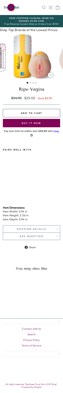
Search (31, 334)
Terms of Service (31, 345)
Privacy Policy (31, 340)
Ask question (32, 236)
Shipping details (31, 229)
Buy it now (31, 123)
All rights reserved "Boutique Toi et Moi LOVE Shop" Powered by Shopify (31, 385)
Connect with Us (31, 328)
